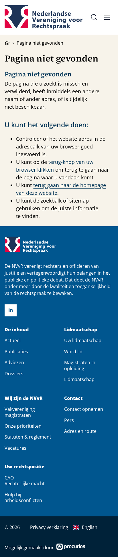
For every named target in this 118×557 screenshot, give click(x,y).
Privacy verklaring (49, 527)
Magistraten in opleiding (79, 365)
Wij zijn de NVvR (24, 398)
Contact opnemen (83, 409)
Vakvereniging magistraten (20, 412)
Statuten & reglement (28, 437)
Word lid (73, 351)
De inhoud (17, 330)
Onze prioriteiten (23, 426)
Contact (73, 398)
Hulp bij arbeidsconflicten (23, 497)
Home (7, 42)
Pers (69, 420)
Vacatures (15, 448)
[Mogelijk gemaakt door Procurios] (70, 548)
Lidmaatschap (80, 330)
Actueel (13, 340)
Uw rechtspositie (24, 467)
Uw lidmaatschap (82, 340)
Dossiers (14, 373)
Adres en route (80, 431)
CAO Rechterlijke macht (25, 481)
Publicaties (16, 351)
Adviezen (14, 362)
